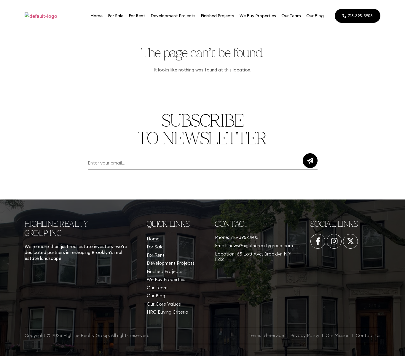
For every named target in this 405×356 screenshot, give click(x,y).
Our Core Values (164, 304)
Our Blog (315, 15)
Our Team (291, 15)
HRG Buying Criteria (167, 312)
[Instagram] (334, 241)
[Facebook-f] (317, 241)
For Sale (115, 15)
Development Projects (173, 15)
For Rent (137, 15)
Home (96, 15)
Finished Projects (217, 15)
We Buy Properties (258, 15)
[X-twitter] (350, 241)
